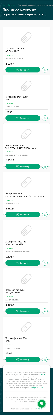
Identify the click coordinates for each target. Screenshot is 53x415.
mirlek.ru (44, 375)
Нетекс (39, 409)
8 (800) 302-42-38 (36, 388)
